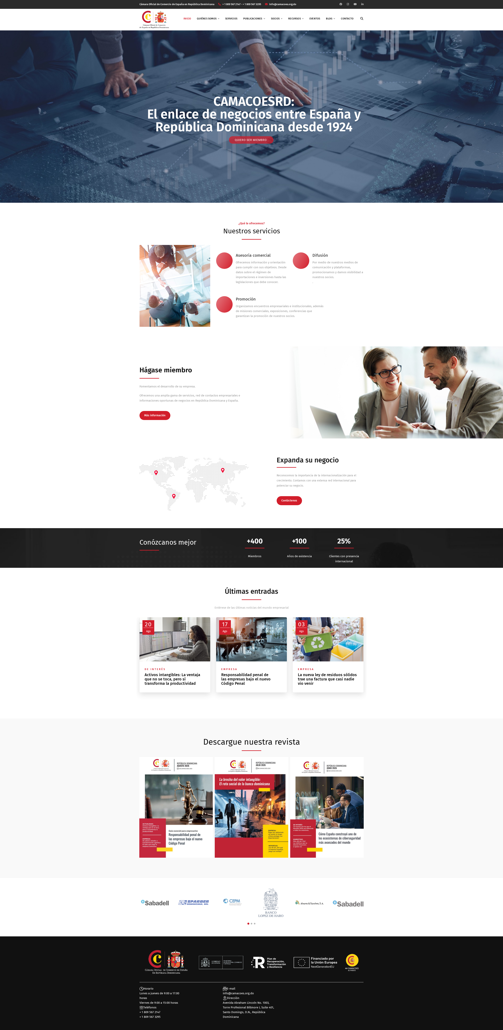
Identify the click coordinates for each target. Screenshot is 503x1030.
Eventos (314, 18)
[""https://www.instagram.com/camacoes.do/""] (348, 4)
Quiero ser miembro (251, 140)
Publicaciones (252, 18)
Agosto (176, 819)
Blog (329, 18)
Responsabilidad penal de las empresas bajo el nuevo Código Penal (246, 679)
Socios (275, 18)
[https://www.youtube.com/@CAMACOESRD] (355, 4)
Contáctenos (289, 500)
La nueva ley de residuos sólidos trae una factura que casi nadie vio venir (327, 679)
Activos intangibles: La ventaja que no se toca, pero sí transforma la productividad (172, 679)
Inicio (187, 18)
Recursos (294, 18)
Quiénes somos (207, 18)
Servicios (231, 18)
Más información (154, 415)
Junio (327, 819)
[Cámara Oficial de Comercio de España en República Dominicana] (154, 19)
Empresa (229, 669)
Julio (251, 819)
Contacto (347, 18)
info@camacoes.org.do (238, 993)
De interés (155, 669)
